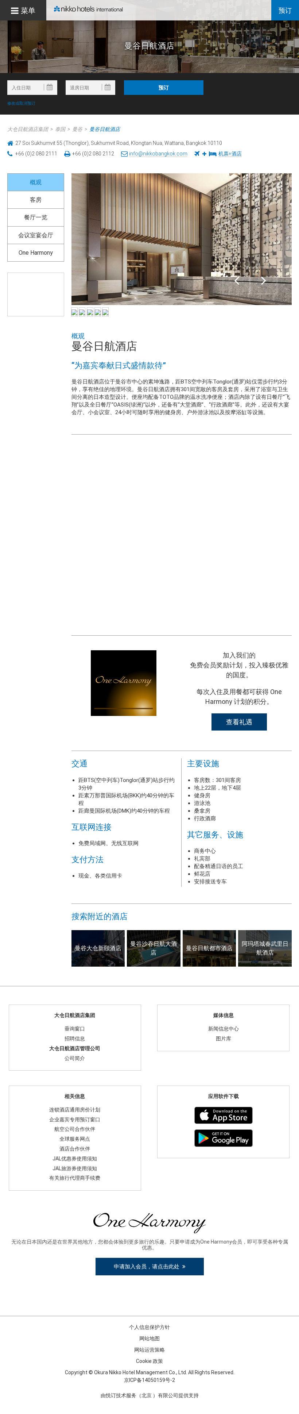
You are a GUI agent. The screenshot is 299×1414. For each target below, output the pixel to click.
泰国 (60, 129)
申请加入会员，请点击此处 (148, 1266)
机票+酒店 (230, 154)
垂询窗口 (75, 1029)
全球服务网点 (74, 1139)
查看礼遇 (239, 722)
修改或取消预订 (21, 103)
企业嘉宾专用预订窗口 (74, 1119)
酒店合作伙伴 (74, 1149)
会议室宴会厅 (35, 235)
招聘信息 (75, 1038)
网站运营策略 (149, 1350)
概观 (36, 182)
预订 (285, 10)
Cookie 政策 (149, 1361)
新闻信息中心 (223, 1029)
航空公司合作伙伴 (74, 1129)
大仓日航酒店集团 (27, 129)
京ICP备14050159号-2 (149, 1380)
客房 (36, 199)
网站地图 (149, 1338)
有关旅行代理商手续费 (74, 1178)
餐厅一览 (35, 217)
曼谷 (77, 129)
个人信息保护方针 (149, 1327)
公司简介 (75, 1058)
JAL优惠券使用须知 (75, 1158)
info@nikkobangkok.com (158, 154)
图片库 (223, 1038)
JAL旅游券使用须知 (75, 1168)
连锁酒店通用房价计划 (74, 1110)
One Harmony (36, 252)
